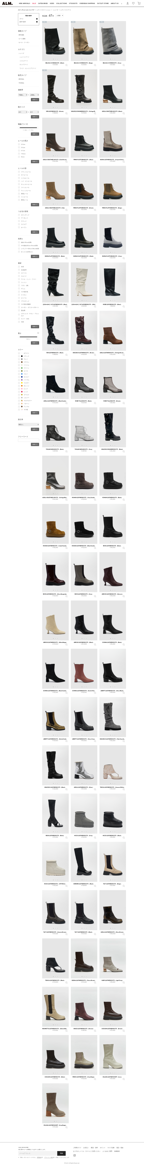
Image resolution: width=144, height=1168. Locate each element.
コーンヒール (25, 187)
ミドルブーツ (24, 61)
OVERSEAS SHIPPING (87, 3)
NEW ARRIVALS (24, 3)
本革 (22, 267)
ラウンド (24, 221)
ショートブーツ (24, 57)
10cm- (23, 157)
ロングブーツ (24, 64)
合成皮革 (24, 270)
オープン (24, 227)
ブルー (26, 374)
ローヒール (24, 175)
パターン (26, 403)
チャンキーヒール (26, 184)
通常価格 (21, 35)
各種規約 (117, 1151)
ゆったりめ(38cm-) (27, 252)
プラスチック (25, 301)
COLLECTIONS (61, 3)
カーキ (26, 371)
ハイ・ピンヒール (26, 181)
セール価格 (22, 38)
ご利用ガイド (77, 1147)
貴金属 (23, 310)
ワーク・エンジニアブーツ (28, 68)
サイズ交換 (111, 1147)
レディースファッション (44, 10)
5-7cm (23, 150)
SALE (34, 3)
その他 (26, 409)
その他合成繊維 (26, 304)
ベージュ (26, 365)
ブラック (26, 356)
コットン (24, 282)
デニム (23, 288)
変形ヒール (24, 200)
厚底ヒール (24, 193)
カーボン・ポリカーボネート (30, 307)
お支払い (86, 1147)
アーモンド (24, 218)
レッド (26, 392)
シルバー (26, 397)
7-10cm (23, 154)
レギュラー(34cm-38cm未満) (30, 248)
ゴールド (26, 395)
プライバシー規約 (48, 1157)
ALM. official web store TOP (26, 10)
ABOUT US (114, 3)
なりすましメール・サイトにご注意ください (86, 1151)
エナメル (24, 273)
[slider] (19, 128)
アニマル (26, 406)
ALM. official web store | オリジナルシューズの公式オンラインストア (7, 3)
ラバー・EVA (25, 319)
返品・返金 (119, 1147)
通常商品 (21, 79)
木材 (22, 322)
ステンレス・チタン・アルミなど (30, 315)
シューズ (55, 10)
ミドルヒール (25, 178)
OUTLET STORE (103, 3)
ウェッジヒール (26, 190)
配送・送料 (94, 1147)
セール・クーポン (24, 42)
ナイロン (24, 295)
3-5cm (23, 147)
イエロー (26, 383)
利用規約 (39, 1157)
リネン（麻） (25, 285)
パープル (26, 380)
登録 (61, 1153)
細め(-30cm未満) (26, 242)
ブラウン (26, 362)
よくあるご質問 (107, 1151)
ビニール (24, 298)
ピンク (26, 389)
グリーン (26, 368)
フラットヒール (26, 172)
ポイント (102, 1147)
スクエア (24, 224)
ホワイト (26, 353)
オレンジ (26, 386)
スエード (24, 276)
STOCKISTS (73, 3)
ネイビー (26, 377)
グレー (26, 359)
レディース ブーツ (66, 10)
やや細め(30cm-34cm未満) (29, 245)
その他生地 (24, 292)
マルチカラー (28, 400)
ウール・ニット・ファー (28, 279)
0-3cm (23, 144)
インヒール (24, 197)
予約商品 (21, 83)
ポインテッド (25, 215)
